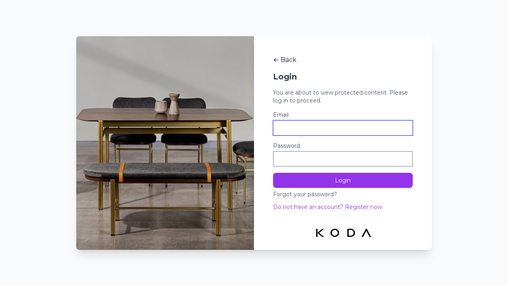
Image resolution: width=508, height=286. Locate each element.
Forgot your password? (305, 194)
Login (343, 180)
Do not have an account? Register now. (328, 207)
